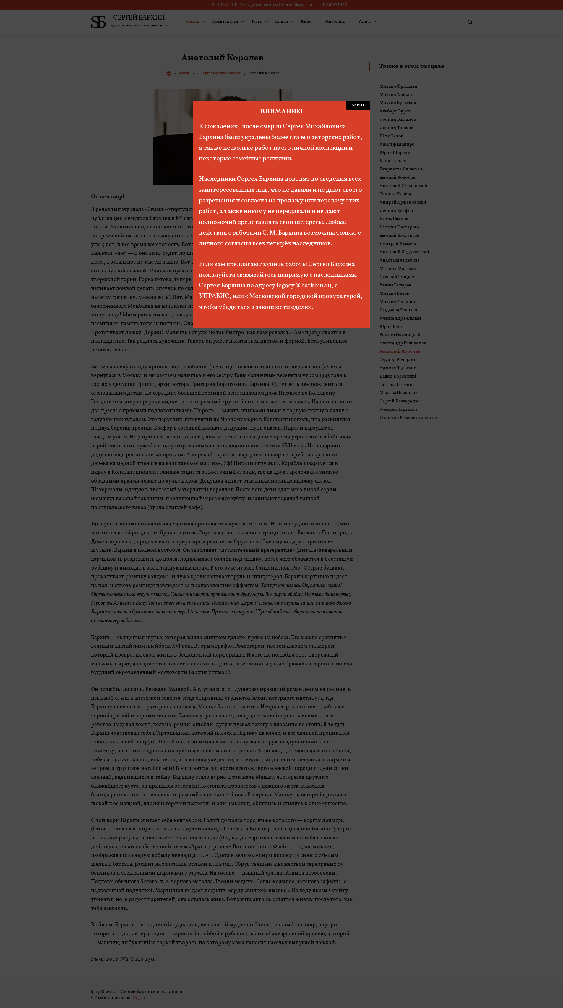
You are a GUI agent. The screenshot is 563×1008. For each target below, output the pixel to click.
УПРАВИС (214, 296)
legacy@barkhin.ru (304, 285)
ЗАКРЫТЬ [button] (358, 105)
